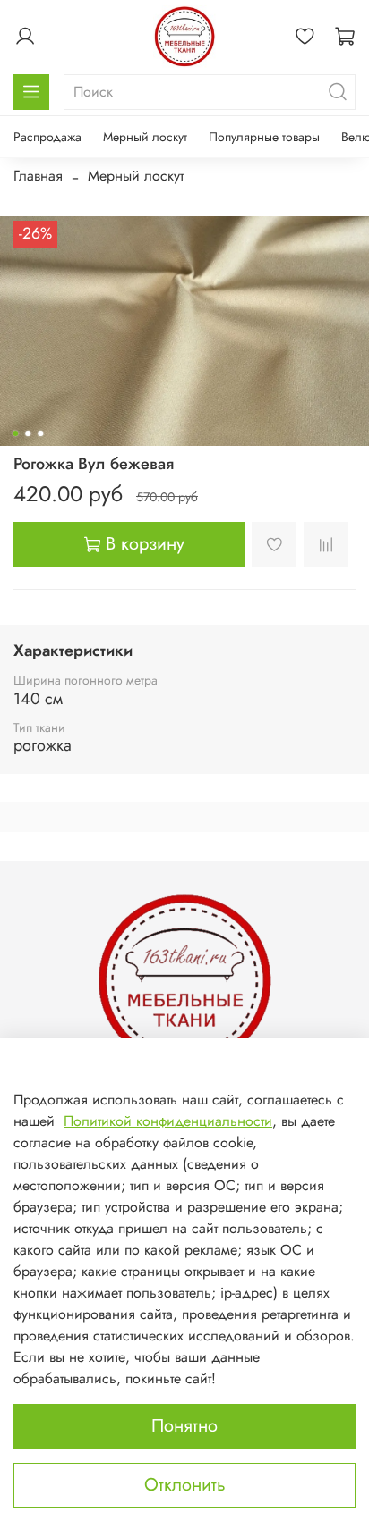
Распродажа (47, 137)
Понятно (184, 1426)
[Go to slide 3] (40, 433)
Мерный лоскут (145, 137)
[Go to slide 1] (15, 433)
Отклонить (185, 1485)
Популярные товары (264, 137)
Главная (38, 175)
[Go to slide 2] (27, 433)
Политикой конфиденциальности (168, 1121)
